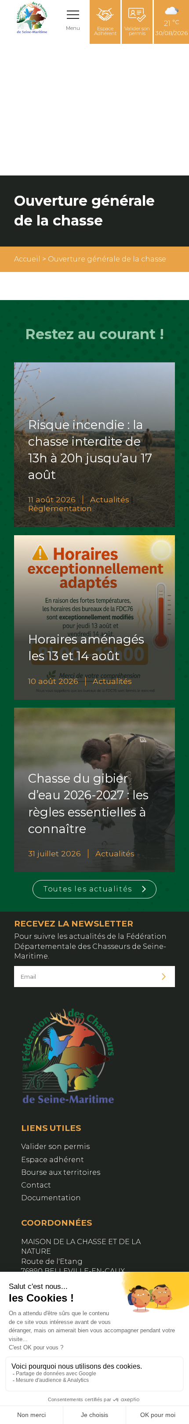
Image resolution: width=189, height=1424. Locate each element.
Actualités (109, 499)
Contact (36, 1185)
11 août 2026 (52, 499)
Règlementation (60, 508)
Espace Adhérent (105, 30)
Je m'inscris (164, 976)
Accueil (27, 259)
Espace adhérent (52, 1160)
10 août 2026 (53, 681)
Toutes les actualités (88, 889)
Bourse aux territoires (60, 1172)
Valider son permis (137, 30)
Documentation (51, 1198)
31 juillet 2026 (54, 853)
